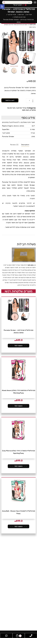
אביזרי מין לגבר (21, 108)
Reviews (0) (14, 145)
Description (25, 145)
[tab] (25, 144)
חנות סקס (25, 110)
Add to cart (10, 100)
